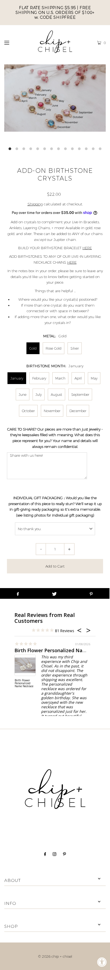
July (39, 394)
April (78, 378)
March (60, 378)
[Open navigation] (13, 42)
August (56, 394)
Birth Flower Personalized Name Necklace (24, 683)
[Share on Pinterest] (91, 593)
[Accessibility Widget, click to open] (102, 962)
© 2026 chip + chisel (55, 956)
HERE (87, 248)
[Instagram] (54, 855)
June (22, 394)
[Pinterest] (64, 855)
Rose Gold (53, 348)
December (77, 411)
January (16, 378)
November (52, 411)
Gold (33, 348)
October (28, 411)
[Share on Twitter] (54, 593)
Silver (74, 348)
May (94, 378)
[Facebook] (45, 855)
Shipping (35, 204)
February (39, 378)
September (80, 394)
